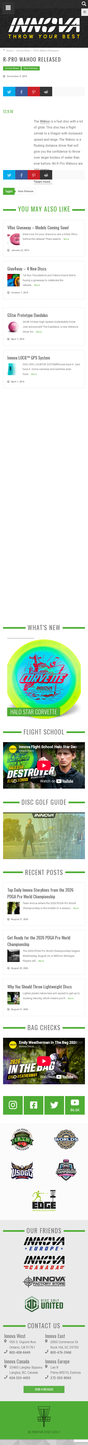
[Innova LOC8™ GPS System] (13, 369)
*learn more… (43, 182)
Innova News (23, 50)
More (66, 239)
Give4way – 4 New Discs (26, 268)
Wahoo (45, 121)
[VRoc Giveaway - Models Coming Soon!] (13, 239)
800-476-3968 (60, 1353)
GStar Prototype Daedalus (27, 315)
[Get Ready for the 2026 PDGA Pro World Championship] (13, 955)
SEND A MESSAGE (44, 1389)
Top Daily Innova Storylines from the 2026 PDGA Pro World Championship (40, 893)
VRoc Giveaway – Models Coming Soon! (38, 227)
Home (9, 50)
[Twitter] (54, 1105)
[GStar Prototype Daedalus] (13, 326)
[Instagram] (13, 1105)
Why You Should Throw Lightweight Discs (39, 986)
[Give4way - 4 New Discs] (13, 280)
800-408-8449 (19, 1353)
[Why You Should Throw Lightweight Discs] (13, 998)
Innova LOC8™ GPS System (28, 357)
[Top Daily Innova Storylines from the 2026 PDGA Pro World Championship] (13, 908)
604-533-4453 (19, 1378)
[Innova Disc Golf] (44, 28)
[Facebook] (33, 1105)
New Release (31, 68)
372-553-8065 (60, 1378)
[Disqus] (44, 448)
